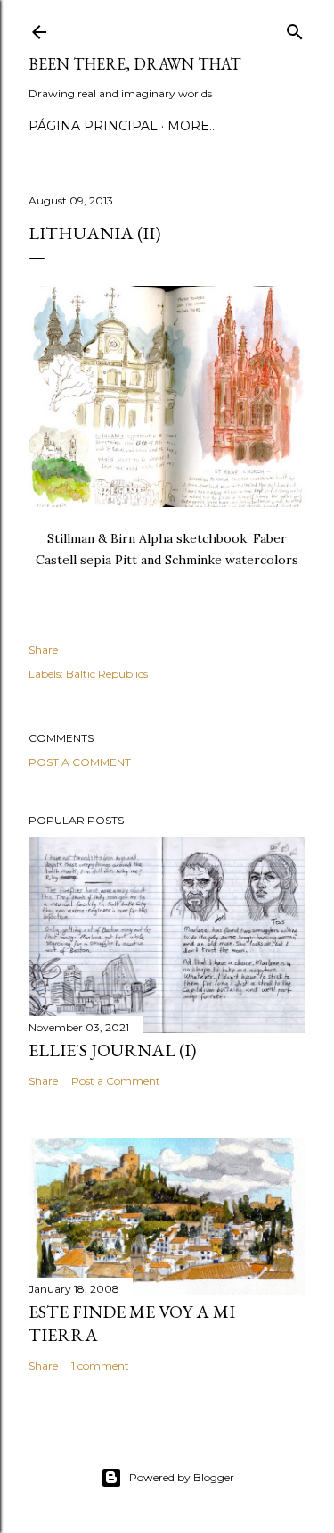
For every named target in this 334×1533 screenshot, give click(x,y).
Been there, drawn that (134, 64)
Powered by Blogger (181, 1477)
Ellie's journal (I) (112, 1050)
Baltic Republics (107, 673)
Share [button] (43, 649)
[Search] (294, 28)
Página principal (93, 126)
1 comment (100, 1365)
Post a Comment (80, 762)
